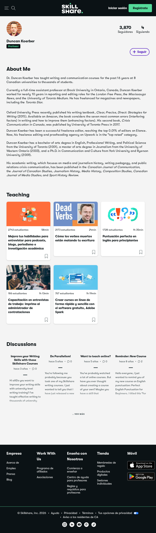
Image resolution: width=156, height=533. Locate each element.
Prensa (10, 473)
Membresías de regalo (106, 464)
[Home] (72, 8)
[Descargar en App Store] (138, 465)
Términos (87, 513)
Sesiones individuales (104, 482)
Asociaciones (45, 477)
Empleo (11, 468)
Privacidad (70, 513)
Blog (9, 479)
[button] (6, 8)
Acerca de (12, 462)
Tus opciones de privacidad (115, 513)
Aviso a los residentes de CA (80, 517)
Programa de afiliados (45, 470)
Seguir (141, 52)
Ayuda (55, 513)
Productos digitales (103, 473)
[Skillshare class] (28, 214)
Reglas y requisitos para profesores (76, 489)
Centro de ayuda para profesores (78, 479)
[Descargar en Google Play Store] (138, 476)
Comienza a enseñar (74, 470)
